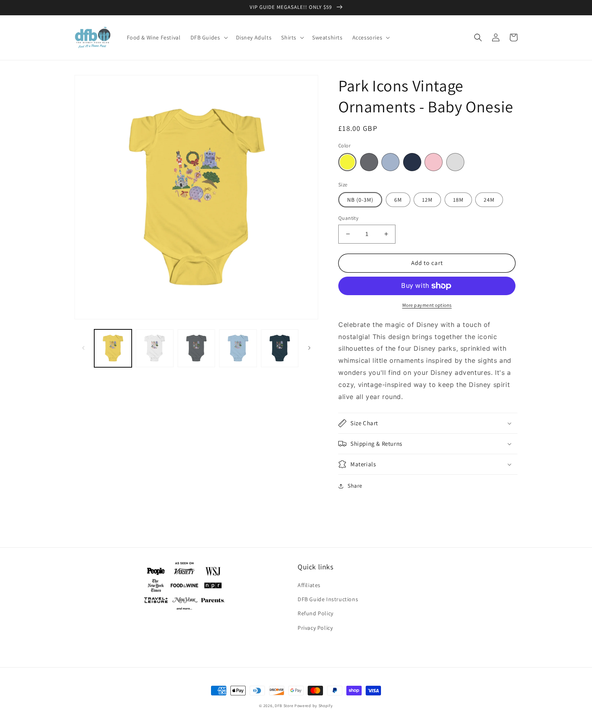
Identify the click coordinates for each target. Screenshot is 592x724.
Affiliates (309, 585)
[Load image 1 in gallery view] (113, 348)
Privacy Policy (315, 627)
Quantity (348, 218)
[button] (208, 37)
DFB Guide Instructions (328, 599)
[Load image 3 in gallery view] (196, 348)
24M (489, 199)
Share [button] (355, 485)
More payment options (427, 305)
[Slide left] (83, 348)
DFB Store (284, 705)
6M (398, 199)
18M (458, 199)
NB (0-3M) (360, 199)
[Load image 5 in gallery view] (279, 348)
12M (427, 199)
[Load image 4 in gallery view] (238, 348)
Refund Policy (315, 613)
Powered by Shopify (313, 705)
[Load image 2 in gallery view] (154, 348)
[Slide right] (309, 348)
